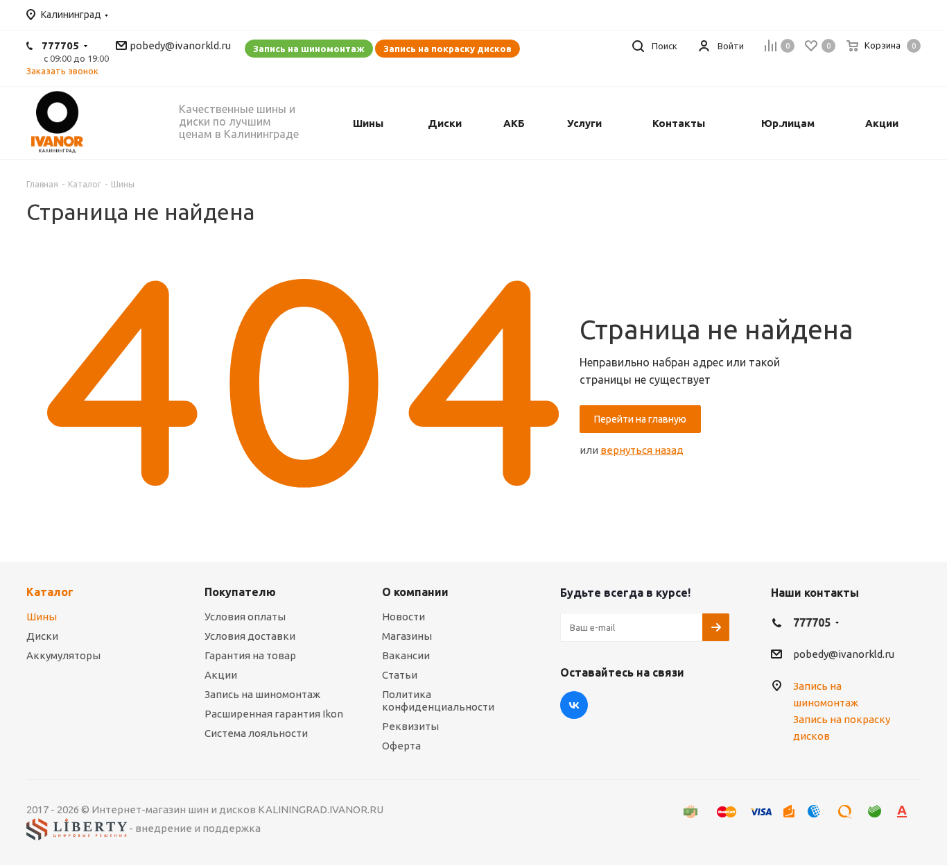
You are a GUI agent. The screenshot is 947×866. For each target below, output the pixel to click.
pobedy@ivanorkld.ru (180, 45)
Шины (41, 616)
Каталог (49, 592)
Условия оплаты (245, 616)
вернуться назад (642, 450)
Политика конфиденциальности (438, 700)
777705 (60, 45)
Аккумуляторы (63, 655)
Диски (42, 636)
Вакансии (406, 655)
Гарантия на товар (250, 655)
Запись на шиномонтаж (309, 48)
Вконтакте (574, 705)
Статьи (399, 675)
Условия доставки (250, 636)
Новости (403, 616)
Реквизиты (410, 726)
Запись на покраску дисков (447, 48)
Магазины (407, 636)
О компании (415, 592)
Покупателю (240, 592)
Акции (221, 675)
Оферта (401, 746)
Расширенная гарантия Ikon (274, 714)
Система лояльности (256, 733)
